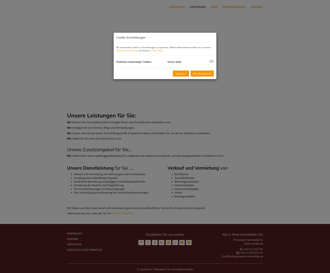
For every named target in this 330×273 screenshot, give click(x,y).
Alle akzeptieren (202, 73)
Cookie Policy (156, 50)
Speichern (181, 73)
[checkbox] (211, 61)
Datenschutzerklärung (127, 50)
